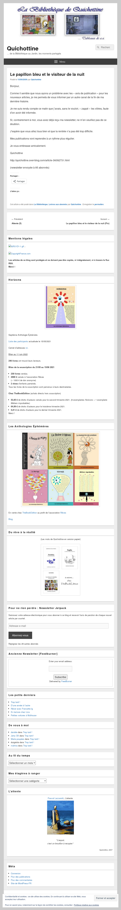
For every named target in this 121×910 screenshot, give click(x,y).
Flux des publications (20, 876)
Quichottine (22, 48)
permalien (99, 204)
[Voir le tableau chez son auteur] (60, 833)
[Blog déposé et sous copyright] (16, 246)
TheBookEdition (29, 512)
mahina (14, 745)
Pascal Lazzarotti (56, 798)
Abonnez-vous (20, 635)
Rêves (63, 512)
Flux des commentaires (21, 879)
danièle (14, 732)
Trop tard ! (15, 702)
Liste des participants (18, 341)
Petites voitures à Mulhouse (23, 715)
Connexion (15, 873)
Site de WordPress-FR (21, 883)
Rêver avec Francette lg (22, 708)
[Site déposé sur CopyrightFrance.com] (20, 253)
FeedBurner (66, 681)
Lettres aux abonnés (58, 204)
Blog (11, 519)
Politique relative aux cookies (86, 905)
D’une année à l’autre (20, 705)
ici (27, 347)
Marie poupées (17, 738)
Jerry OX (15, 735)
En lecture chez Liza (20, 711)
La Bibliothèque (41, 204)
